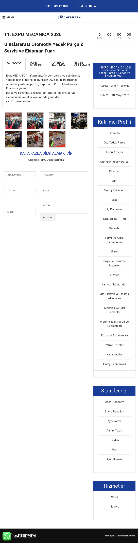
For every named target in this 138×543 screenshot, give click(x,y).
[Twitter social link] (82, 6)
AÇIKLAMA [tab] (14, 62)
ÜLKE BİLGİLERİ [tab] (36, 64)
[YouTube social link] (90, 6)
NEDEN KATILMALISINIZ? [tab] (85, 64)
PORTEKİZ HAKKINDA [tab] (58, 64)
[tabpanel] (46, 88)
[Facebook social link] (78, 6)
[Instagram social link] (86, 6)
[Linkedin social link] (95, 6)
